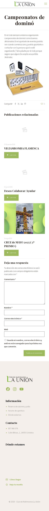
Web (6, 329)
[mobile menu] (45, 4)
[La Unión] (24, 4)
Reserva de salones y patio (19, 406)
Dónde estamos (14, 415)
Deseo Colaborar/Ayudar (20, 191)
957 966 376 (13, 428)
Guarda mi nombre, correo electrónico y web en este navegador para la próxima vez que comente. (23, 343)
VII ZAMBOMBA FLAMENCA (21, 148)
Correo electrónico (13, 318)
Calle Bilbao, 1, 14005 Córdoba (21, 432)
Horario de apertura (16, 410)
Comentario (10, 279)
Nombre (8, 307)
